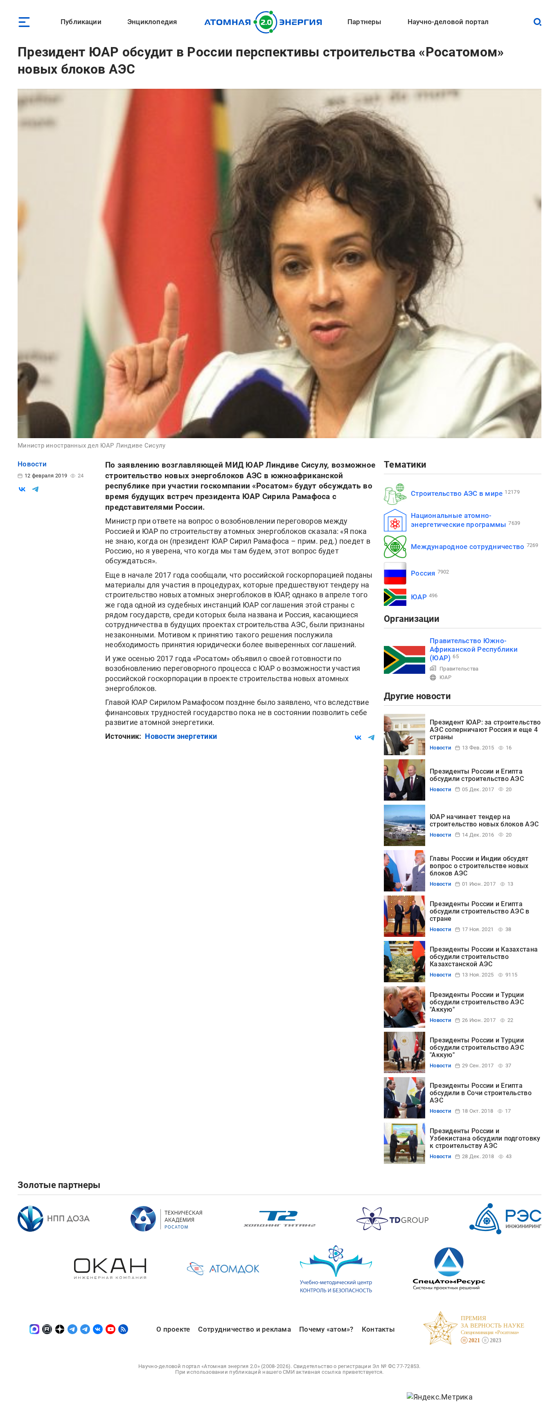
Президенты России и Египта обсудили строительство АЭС (477, 775)
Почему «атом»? (326, 1329)
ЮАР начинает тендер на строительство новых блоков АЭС (484, 820)
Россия (423, 573)
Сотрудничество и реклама (244, 1329)
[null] (22, 489)
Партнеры (364, 22)
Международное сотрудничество (468, 546)
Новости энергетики (181, 736)
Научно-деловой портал (448, 22)
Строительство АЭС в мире (457, 493)
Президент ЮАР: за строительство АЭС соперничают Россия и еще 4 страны (485, 729)
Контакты (378, 1329)
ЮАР (419, 597)
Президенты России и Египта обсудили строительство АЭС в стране (480, 911)
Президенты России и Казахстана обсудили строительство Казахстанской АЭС (484, 956)
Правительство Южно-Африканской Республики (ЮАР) (474, 649)
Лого (265, 22)
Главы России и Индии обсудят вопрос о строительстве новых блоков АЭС (479, 866)
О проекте (173, 1329)
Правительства (459, 669)
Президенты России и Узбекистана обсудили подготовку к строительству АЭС (485, 1138)
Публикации (81, 22)
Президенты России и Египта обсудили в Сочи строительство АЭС (481, 1093)
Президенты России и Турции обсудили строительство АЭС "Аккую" (477, 1002)
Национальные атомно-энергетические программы (458, 519)
